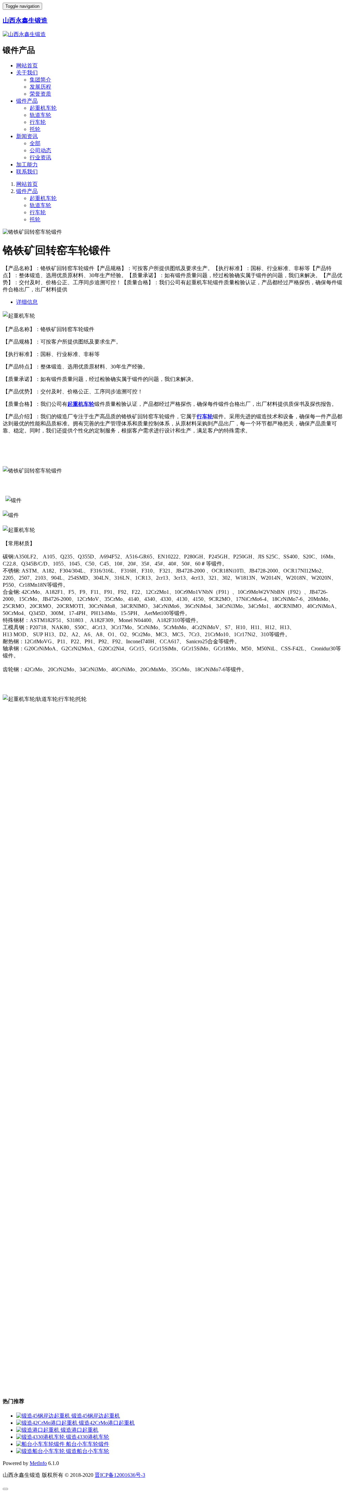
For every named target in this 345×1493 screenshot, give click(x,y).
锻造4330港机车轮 (87, 1437)
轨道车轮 (40, 115)
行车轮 (38, 122)
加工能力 (27, 164)
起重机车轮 (43, 108)
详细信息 (27, 302)
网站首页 (27, 65)
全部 (35, 143)
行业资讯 (40, 157)
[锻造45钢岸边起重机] (43, 1416)
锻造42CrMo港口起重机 (107, 1423)
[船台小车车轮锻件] (41, 1444)
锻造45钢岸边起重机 (95, 1416)
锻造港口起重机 (79, 1430)
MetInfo (38, 1463)
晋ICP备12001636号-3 (120, 1475)
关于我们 (27, 72)
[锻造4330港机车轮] (41, 1437)
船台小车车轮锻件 (87, 1444)
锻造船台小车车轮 (87, 1451)
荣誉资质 (40, 94)
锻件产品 (27, 101)
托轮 (35, 129)
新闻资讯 (27, 136)
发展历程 (40, 87)
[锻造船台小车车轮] (41, 1451)
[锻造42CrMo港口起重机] (47, 1423)
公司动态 (40, 150)
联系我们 (27, 171)
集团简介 (40, 80)
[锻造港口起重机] (38, 1430)
